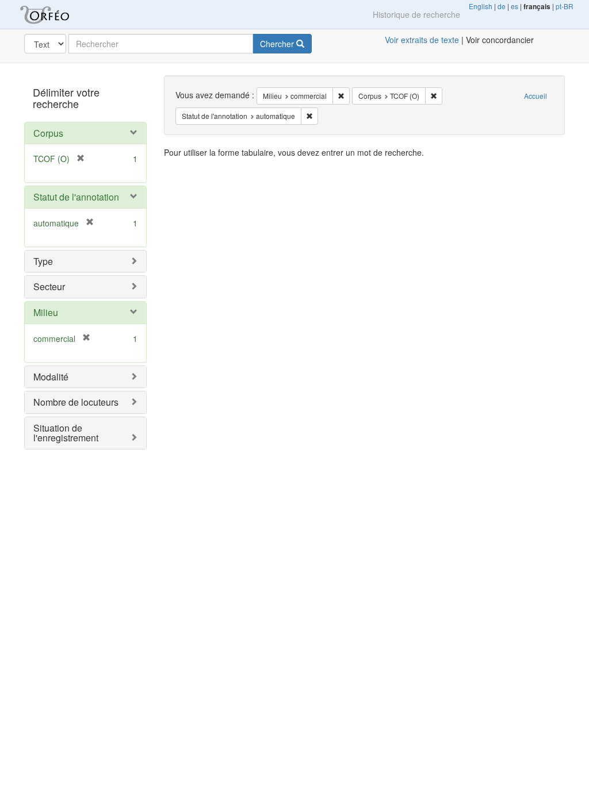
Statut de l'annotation (76, 196)
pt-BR (564, 6)
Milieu (45, 312)
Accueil (535, 96)
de (502, 6)
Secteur (49, 286)
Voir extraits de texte (422, 39)
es (514, 6)
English (480, 6)
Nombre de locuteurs (75, 402)
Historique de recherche (416, 14)
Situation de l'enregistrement (65, 433)
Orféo (59, 14)
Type (43, 261)
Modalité (50, 376)
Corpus (48, 133)
